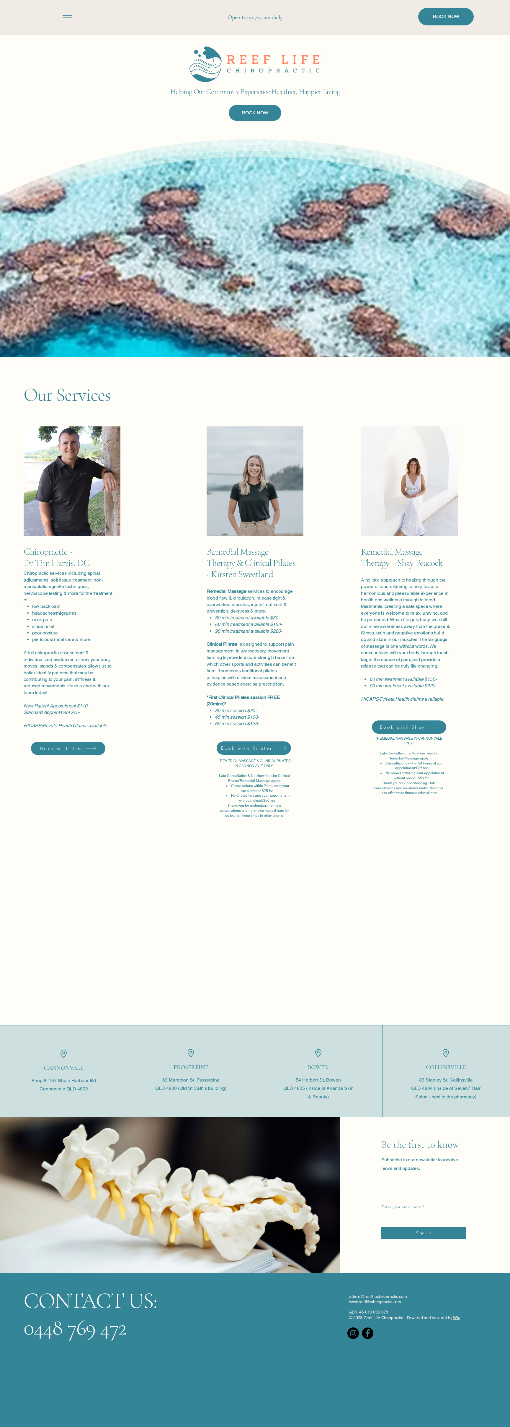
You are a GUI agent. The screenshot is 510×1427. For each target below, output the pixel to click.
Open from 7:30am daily (255, 17)
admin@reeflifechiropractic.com (378, 1296)
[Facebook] (367, 1333)
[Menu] (67, 17)
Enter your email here (401, 1207)
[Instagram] (353, 1333)
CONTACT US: (90, 1301)
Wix (456, 1317)
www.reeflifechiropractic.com (375, 1301)
